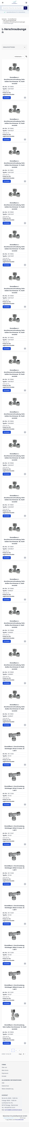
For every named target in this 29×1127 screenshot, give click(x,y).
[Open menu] (3, 3)
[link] (10, 1050)
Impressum (5, 1073)
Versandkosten (19, 1119)
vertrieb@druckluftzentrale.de (13, 1110)
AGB (3, 1083)
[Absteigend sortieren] (26, 56)
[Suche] (25, 8)
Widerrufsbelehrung (7, 1089)
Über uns (4, 1067)
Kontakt (4, 1076)
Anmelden (7, 97)
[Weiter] (19, 1050)
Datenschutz (5, 1086)
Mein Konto (5, 1070)
